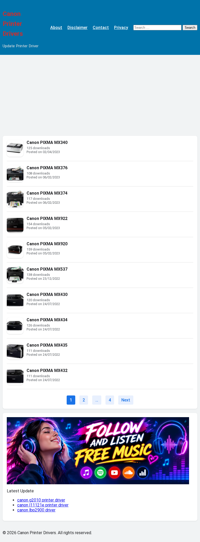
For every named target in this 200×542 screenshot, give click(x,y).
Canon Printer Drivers (13, 23)
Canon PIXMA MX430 (47, 294)
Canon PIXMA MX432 (47, 370)
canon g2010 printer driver (41, 500)
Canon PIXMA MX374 (47, 193)
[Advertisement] (100, 94)
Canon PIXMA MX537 (47, 269)
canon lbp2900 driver (36, 510)
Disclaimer (77, 27)
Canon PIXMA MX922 (47, 218)
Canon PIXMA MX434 (47, 319)
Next (125, 400)
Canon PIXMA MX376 (47, 167)
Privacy (121, 27)
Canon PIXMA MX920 (47, 243)
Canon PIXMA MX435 (47, 345)
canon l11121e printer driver (42, 505)
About (56, 27)
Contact (101, 27)
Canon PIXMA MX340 (47, 142)
